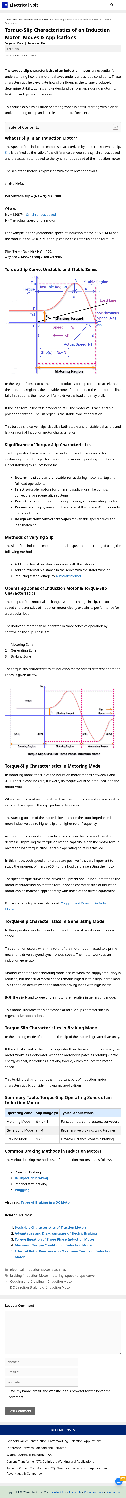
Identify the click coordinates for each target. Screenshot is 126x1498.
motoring (56, 1275)
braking (16, 1275)
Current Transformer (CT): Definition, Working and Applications (50, 1461)
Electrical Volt (24, 5)
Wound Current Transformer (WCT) (30, 1455)
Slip (7, 152)
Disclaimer (113, 1492)
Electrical (17, 19)
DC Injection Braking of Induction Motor (40, 1287)
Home (8, 19)
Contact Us (58, 1492)
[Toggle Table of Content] (114, 127)
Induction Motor (43, 19)
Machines (28, 19)
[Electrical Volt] (5, 5)
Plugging (22, 1190)
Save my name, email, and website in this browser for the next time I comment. (61, 1394)
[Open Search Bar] (111, 5)
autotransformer (68, 576)
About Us (74, 1492)
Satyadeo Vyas (14, 43)
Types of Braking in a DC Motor (46, 1202)
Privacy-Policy (93, 1492)
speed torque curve (80, 1275)
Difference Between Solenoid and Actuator (36, 1448)
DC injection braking (31, 1178)
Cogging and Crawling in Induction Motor (41, 1281)
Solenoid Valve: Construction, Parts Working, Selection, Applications (54, 1441)
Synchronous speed (41, 214)
